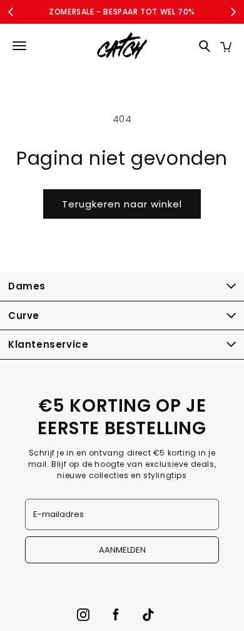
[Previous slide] (11, 12)
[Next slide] (232, 12)
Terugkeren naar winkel (122, 204)
